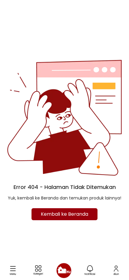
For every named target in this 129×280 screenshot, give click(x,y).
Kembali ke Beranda (64, 214)
